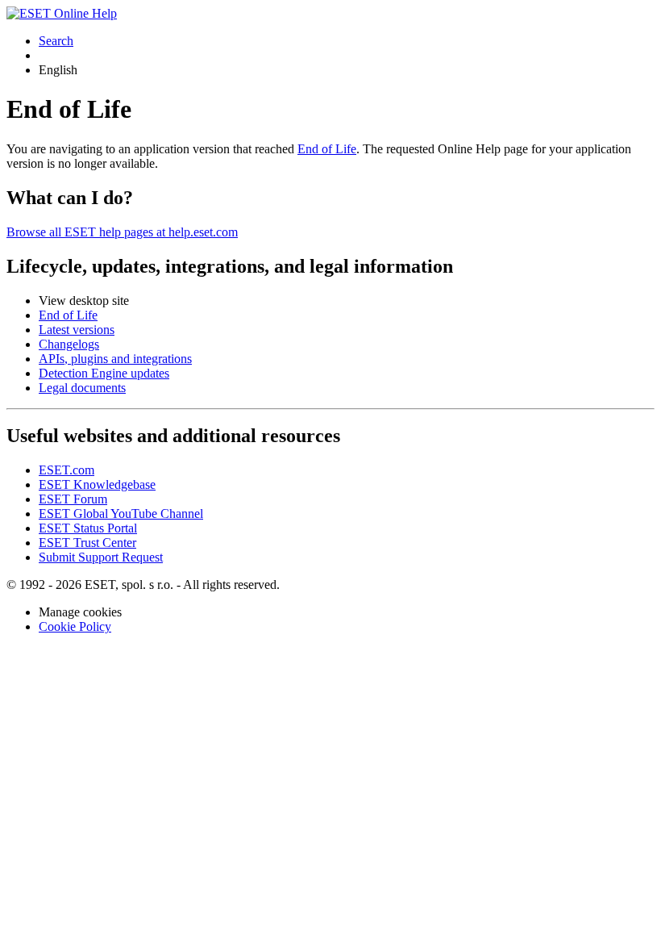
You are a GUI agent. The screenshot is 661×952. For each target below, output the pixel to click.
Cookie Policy (75, 626)
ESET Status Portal (88, 528)
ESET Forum (73, 499)
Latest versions (76, 329)
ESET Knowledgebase (97, 484)
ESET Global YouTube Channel (121, 513)
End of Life (326, 149)
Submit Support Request (101, 557)
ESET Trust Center (87, 542)
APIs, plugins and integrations (115, 358)
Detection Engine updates (104, 373)
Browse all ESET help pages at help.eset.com (122, 232)
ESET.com (66, 470)
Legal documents (82, 388)
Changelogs (69, 344)
